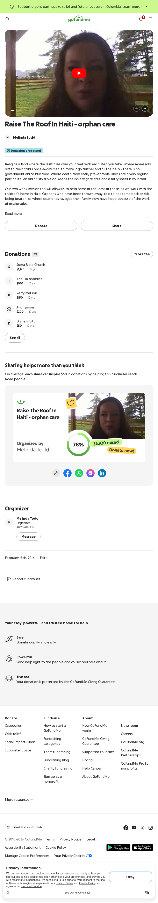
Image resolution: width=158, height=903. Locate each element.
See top (144, 254)
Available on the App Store (142, 847)
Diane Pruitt (25, 321)
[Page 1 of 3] (12, 110)
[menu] (150, 19)
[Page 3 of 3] (19, 110)
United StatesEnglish (26, 827)
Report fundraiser (26, 579)
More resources (17, 799)
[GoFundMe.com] (79, 19)
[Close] (146, 6)
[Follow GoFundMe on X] (142, 828)
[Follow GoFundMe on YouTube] (134, 828)
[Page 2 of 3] (16, 110)
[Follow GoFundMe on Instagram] (150, 828)
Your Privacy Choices (69, 856)
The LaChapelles (29, 279)
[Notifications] (141, 19)
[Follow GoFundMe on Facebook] (126, 828)
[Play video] (79, 73)
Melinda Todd (27, 518)
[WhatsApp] (79, 473)
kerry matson (26, 293)
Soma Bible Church (30, 265)
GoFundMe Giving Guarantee (92, 682)
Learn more (131, 6)
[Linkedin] (102, 473)
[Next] (145, 108)
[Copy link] (56, 473)
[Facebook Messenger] (90, 473)
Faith (44, 558)
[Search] (7, 19)
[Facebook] (67, 473)
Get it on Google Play (118, 847)
